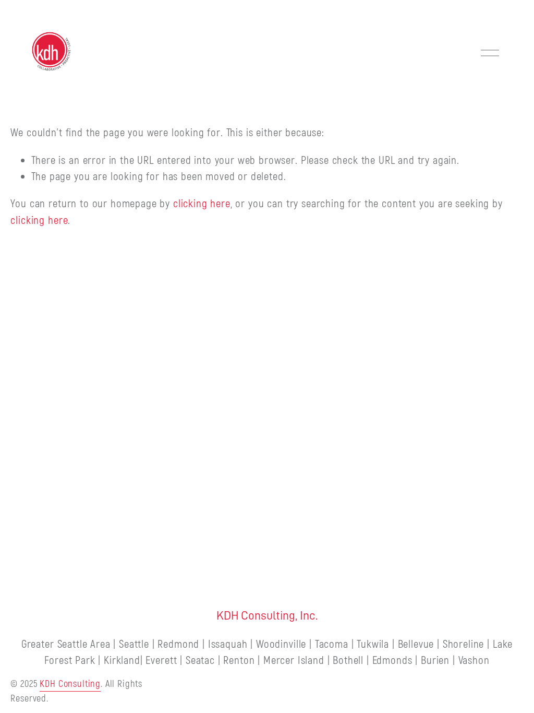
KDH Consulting (70, 684)
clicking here (201, 204)
